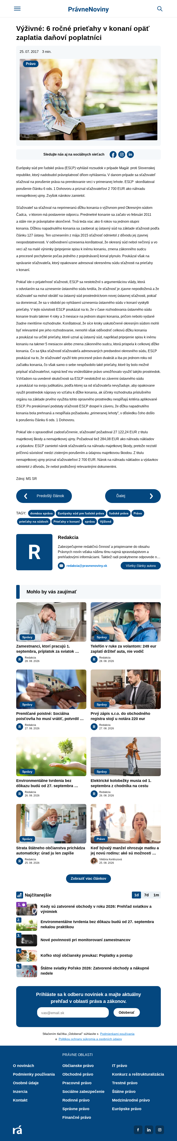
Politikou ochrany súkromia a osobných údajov (90, 1039)
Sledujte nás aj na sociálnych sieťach (73, 154)
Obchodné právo (77, 1074)
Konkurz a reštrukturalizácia (138, 1074)
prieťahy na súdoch (33, 521)
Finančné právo (76, 1117)
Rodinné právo (76, 1100)
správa (90, 521)
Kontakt (20, 1100)
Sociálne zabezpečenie (83, 1091)
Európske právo (126, 1109)
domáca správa (41, 513)
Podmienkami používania (117, 1033)
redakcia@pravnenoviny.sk (86, 565)
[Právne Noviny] (88, 8)
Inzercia (20, 1091)
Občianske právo (78, 1066)
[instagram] (121, 154)
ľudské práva (118, 513)
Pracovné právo (77, 1083)
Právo (31, 64)
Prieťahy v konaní (67, 521)
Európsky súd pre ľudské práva (81, 513)
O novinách (23, 1066)
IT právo (119, 1066)
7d (146, 895)
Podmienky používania (34, 1074)
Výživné (105, 521)
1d (136, 895)
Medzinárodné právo (131, 1100)
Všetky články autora (141, 565)
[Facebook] (113, 154)
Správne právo (75, 1109)
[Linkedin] (130, 154)
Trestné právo (124, 1083)
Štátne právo (124, 1091)
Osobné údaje (26, 1083)
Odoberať (127, 1012)
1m (156, 895)
